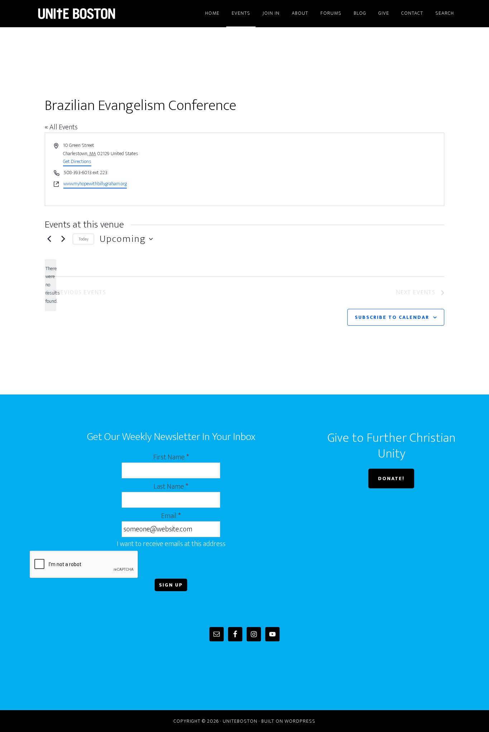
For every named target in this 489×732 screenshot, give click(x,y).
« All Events (61, 127)
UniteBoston (94, 13)
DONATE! (391, 478)
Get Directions (77, 161)
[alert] (50, 285)
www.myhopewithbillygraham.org (95, 184)
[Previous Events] (49, 239)
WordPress (300, 721)
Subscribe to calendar (392, 317)
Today (83, 239)
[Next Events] (63, 239)
